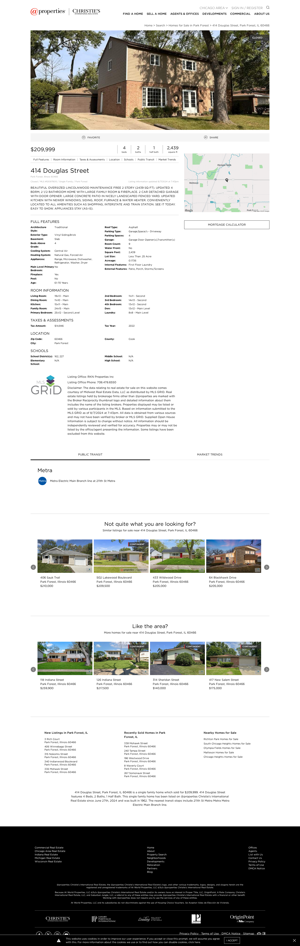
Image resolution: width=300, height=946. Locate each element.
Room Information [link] (64, 159)
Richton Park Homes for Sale (221, 739)
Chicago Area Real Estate (50, 851)
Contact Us (255, 858)
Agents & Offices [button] (184, 13)
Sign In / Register (247, 8)
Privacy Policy (256, 861)
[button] (226, 182)
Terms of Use (256, 865)
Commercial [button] (240, 13)
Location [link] (114, 159)
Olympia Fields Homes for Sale (222, 748)
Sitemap (248, 933)
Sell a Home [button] (157, 13)
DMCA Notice (256, 868)
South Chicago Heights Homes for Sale (227, 743)
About (151, 851)
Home (150, 847)
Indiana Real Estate (46, 854)
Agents (252, 851)
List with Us (255, 854)
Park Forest (81, 181)
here (197, 942)
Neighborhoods (156, 858)
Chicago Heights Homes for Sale (223, 756)
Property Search (157, 854)
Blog (150, 871)
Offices (252, 847)
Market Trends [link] (167, 159)
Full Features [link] (41, 159)
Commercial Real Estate (49, 847)
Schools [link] (129, 159)
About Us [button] (261, 13)
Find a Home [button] (133, 13)
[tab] (90, 455)
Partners (152, 868)
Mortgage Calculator (227, 224)
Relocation (153, 865)
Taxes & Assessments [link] (93, 159)
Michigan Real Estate (47, 858)
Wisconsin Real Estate (48, 861)
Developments (214, 13)
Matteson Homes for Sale (219, 752)
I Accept (232, 940)
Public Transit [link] (146, 159)
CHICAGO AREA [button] (212, 8)
